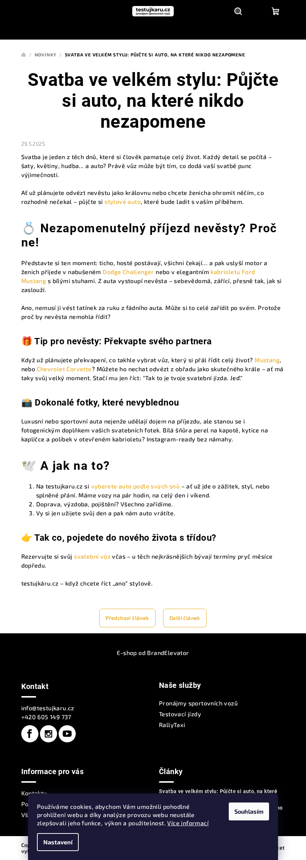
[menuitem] (62, 31)
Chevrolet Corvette (64, 368)
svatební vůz (92, 556)
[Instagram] (48, 733)
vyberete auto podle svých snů (135, 486)
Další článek (184, 618)
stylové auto (122, 201)
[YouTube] (67, 733)
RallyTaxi (172, 724)
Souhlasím (248, 811)
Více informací (188, 822)
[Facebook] (29, 733)
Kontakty (34, 793)
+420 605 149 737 (46, 716)
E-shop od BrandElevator (153, 652)
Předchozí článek (127, 618)
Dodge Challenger (128, 271)
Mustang (267, 359)
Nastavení (57, 841)
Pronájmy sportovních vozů (198, 703)
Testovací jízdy (180, 713)
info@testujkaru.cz (47, 707)
